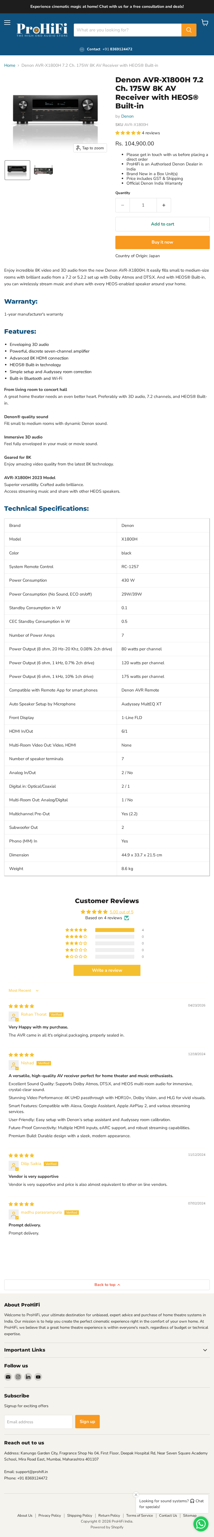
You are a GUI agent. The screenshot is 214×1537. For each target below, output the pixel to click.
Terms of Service (139, 1515)
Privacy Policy (49, 1515)
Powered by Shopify (107, 1527)
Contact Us (168, 1515)
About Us (24, 1515)
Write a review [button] (107, 970)
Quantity (122, 193)
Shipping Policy (79, 1515)
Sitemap (190, 1515)
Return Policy (109, 1515)
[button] (17, 170)
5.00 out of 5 (121, 912)
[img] (21, 1006)
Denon (127, 116)
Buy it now (162, 242)
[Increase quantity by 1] (164, 205)
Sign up (87, 1422)
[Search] (188, 30)
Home (9, 65)
